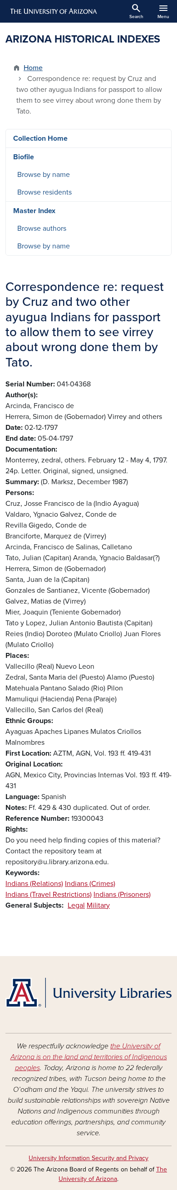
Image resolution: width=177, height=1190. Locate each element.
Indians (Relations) (34, 883)
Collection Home (40, 138)
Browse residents (44, 192)
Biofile (23, 157)
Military (98, 905)
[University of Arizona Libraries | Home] (88, 993)
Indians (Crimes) (90, 883)
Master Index (34, 210)
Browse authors (41, 228)
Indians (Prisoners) (122, 894)
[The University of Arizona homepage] (53, 11)
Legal (76, 905)
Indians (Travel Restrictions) (48, 894)
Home (33, 67)
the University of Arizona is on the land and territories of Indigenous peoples (88, 1057)
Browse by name (43, 174)
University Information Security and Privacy (88, 1158)
